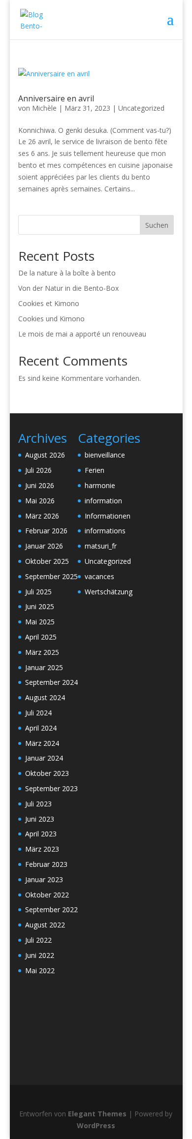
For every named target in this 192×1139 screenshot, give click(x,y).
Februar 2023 (46, 864)
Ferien (94, 470)
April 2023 (41, 833)
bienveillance (105, 455)
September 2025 (51, 576)
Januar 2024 (44, 758)
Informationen (107, 516)
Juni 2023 (39, 819)
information (103, 500)
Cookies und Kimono (51, 318)
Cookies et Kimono (48, 303)
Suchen (156, 225)
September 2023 (51, 788)
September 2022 (51, 909)
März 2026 (42, 516)
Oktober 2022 (47, 894)
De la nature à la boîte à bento (67, 272)
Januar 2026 (44, 546)
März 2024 (42, 743)
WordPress (96, 1125)
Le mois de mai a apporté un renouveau (82, 334)
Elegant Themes (97, 1113)
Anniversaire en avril (56, 98)
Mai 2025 (40, 621)
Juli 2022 (38, 940)
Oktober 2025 (47, 561)
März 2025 (42, 652)
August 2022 (45, 924)
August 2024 (45, 697)
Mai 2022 (40, 970)
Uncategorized (141, 108)
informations (105, 530)
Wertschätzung (108, 591)
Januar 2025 (44, 667)
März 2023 (42, 849)
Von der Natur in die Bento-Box (68, 288)
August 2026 (45, 455)
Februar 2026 (46, 530)
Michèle (44, 108)
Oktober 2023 (47, 773)
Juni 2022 (39, 955)
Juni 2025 (39, 606)
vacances (99, 576)
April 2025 (41, 637)
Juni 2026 (39, 485)
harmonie (100, 485)
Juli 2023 (38, 803)
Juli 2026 (38, 470)
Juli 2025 (38, 591)
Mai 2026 (40, 500)
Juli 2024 (38, 712)
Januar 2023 (44, 879)
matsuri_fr (101, 546)
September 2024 (51, 682)
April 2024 (41, 728)
